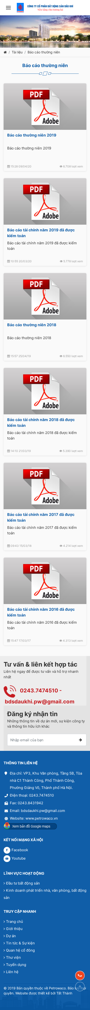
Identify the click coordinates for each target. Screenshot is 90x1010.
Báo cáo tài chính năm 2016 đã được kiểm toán (41, 612)
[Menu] (8, 7)
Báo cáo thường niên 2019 (31, 135)
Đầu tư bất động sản (23, 883)
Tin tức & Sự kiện (20, 943)
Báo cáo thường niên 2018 (31, 324)
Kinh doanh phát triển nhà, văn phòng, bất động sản (45, 894)
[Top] (80, 986)
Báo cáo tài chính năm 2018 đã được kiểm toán (41, 422)
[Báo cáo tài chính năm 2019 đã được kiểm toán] (45, 201)
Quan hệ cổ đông (20, 950)
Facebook (20, 850)
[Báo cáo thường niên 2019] (45, 106)
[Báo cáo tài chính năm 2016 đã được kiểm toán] (45, 581)
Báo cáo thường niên (44, 52)
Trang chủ (14, 921)
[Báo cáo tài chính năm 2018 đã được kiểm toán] (45, 391)
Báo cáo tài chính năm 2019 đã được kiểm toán (41, 233)
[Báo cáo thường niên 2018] (45, 296)
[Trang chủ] (5, 52)
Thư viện (13, 957)
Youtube (19, 858)
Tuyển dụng (16, 964)
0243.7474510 (39, 690)
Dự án (11, 936)
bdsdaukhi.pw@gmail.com (39, 701)
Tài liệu (17, 52)
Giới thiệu (14, 928)
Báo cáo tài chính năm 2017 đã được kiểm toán (40, 517)
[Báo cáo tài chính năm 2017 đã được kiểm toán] (45, 486)
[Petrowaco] (45, 8)
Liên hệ (12, 972)
